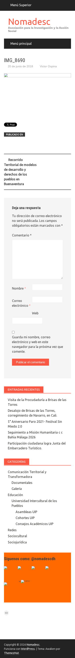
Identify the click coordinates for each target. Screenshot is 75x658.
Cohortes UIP (25, 518)
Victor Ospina (48, 66)
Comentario (22, 235)
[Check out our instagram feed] (51, 572)
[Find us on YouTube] (38, 572)
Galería (17, 488)
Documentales (22, 482)
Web (35, 313)
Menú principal (21, 43)
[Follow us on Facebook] (10, 572)
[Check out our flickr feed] (10, 588)
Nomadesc (29, 21)
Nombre (19, 288)
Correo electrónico (21, 303)
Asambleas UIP (26, 512)
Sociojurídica (17, 542)
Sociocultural (17, 536)
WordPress (28, 648)
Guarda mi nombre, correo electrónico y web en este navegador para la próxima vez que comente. (37, 344)
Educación (15, 495)
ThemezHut (11, 653)
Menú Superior (20, 5)
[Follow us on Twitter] (24, 572)
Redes (12, 530)
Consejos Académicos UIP (34, 524)
